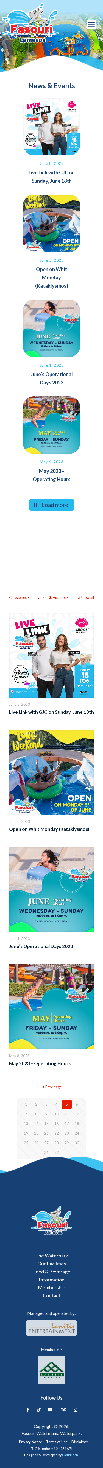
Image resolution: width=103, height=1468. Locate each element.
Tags (37, 597)
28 (56, 1143)
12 (77, 1114)
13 (26, 1123)
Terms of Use (56, 1442)
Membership (51, 1287)
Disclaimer (79, 1442)
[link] (51, 1220)
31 (46, 1152)
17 (67, 1123)
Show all (87, 597)
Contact (51, 1295)
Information (52, 1279)
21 (46, 1133)
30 (77, 1143)
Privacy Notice (30, 1442)
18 (77, 1123)
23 (67, 1133)
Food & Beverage (51, 1271)
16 (56, 1123)
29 (67, 1143)
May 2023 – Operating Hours (40, 1063)
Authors (59, 597)
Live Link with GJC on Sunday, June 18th (51, 712)
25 (26, 1143)
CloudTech (70, 1455)
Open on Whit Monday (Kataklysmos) (51, 277)
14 (36, 1123)
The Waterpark (51, 1255)
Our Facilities (51, 1263)
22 (56, 1133)
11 (67, 1114)
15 (46, 1123)
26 (36, 1143)
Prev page (53, 1087)
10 (56, 1114)
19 (26, 1133)
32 (56, 1152)
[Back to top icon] (91, 1456)
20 (36, 1133)
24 (77, 1133)
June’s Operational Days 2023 (41, 946)
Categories (18, 597)
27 (46, 1143)
